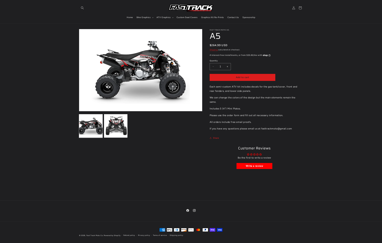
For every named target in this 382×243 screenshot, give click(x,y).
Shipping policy (176, 235)
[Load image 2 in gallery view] (115, 126)
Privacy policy (144, 235)
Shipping (214, 50)
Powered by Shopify (112, 235)
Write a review (254, 165)
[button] (82, 8)
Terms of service (160, 235)
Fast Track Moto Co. (94, 235)
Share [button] (216, 138)
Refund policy (129, 235)
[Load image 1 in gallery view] (91, 126)
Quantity (214, 61)
